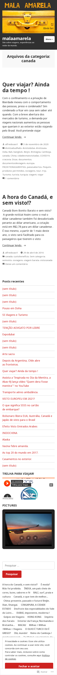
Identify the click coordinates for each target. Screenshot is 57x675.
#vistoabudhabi (13, 148)
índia (4, 151)
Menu (50, 39)
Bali (10, 151)
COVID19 (45, 155)
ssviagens (30, 170)
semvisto (7, 260)
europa (30, 163)
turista (15, 174)
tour (38, 170)
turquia (24, 174)
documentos (25, 159)
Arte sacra (8, 354)
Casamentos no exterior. (17, 459)
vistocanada (46, 260)
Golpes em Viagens (14, 616)
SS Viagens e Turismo (15, 315)
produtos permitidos (13, 170)
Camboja (46, 151)
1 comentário (12, 178)
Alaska (6, 439)
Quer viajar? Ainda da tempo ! (25, 87)
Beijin (27, 151)
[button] (21, 538)
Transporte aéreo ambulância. (20, 392)
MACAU (22, 625)
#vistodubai (29, 148)
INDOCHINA (9, 433)
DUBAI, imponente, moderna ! (33, 612)
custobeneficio (21, 256)
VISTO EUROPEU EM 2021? (18, 398)
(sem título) (9, 288)
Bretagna (35, 151)
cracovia (6, 159)
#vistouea (41, 148)
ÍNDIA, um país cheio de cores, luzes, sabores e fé (26, 590)
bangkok (18, 151)
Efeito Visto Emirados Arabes (19, 426)
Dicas (14, 159)
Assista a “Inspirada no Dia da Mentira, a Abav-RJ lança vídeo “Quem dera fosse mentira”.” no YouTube (26, 381)
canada (6, 155)
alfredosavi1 (11, 144)
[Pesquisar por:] (28, 565)
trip (44, 170)
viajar (40, 174)
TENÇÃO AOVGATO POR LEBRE (21, 327)
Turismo (6, 174)
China (13, 155)
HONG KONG (34, 616)
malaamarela (16, 38)
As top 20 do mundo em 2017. (20, 452)
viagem (33, 174)
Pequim (47, 166)
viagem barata (31, 260)
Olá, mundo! (20, 633)
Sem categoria (37, 256)
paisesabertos (34, 166)
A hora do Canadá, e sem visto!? (27, 199)
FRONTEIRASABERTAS (14, 166)
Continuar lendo (12, 137)
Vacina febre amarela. (15, 446)
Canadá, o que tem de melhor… (31, 596)
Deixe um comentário (16, 264)
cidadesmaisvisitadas (28, 155)
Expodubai (8, 334)
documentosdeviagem (13, 163)
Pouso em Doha (11, 308)
